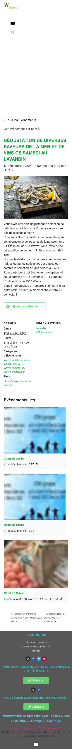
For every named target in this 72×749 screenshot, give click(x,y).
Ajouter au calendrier (25, 306)
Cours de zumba (14, 458)
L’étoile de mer (44, 332)
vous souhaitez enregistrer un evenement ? (36, 697)
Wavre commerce (14, 368)
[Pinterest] (44, 658)
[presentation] (35, 430)
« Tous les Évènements (20, 120)
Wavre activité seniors (16, 360)
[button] (12, 23)
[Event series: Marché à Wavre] (61, 598)
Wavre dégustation (14, 371)
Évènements (28, 728)
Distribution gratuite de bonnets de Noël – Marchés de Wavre (26, 617)
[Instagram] (27, 658)
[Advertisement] (36, 73)
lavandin (41, 328)
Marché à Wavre (14, 593)
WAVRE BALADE (13, 364)
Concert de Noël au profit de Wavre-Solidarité (54, 617)
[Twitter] (39, 658)
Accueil (14, 728)
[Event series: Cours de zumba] (37, 464)
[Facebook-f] (33, 658)
